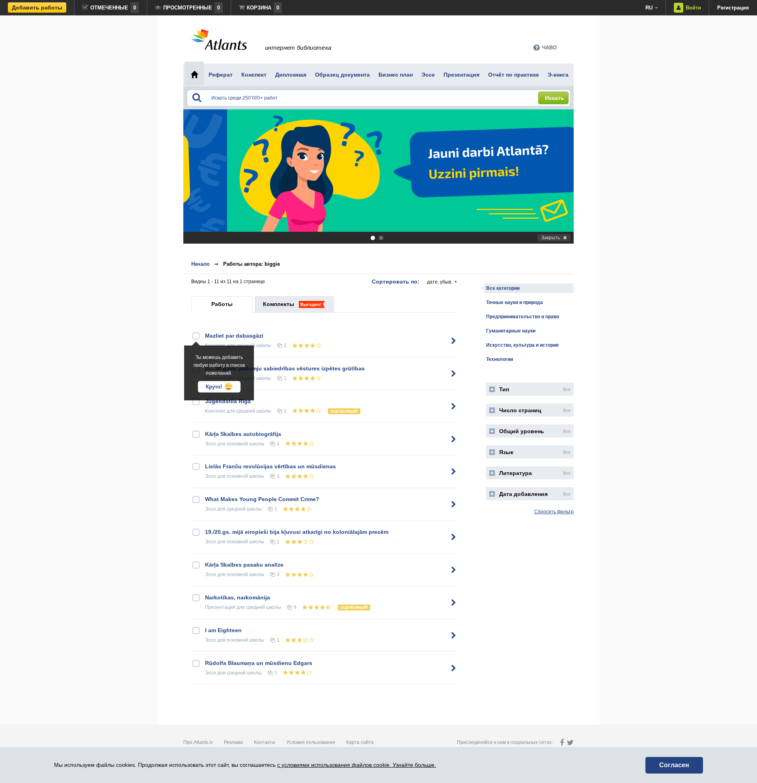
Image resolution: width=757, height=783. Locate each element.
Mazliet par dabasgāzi (234, 335)
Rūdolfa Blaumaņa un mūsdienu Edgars (258, 663)
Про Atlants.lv (198, 742)
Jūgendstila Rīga (228, 401)
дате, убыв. (439, 282)
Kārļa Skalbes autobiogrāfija (243, 434)
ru (649, 8)
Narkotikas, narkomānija (237, 597)
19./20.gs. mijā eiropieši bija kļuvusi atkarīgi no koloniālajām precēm (296, 532)
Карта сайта (360, 742)
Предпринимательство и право (522, 316)
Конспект (215, 411)
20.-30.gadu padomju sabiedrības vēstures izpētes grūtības (285, 368)
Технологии (499, 359)
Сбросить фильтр (554, 511)
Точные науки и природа (514, 302)
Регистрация (733, 8)
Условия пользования (310, 742)
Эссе (210, 444)
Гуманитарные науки (510, 331)
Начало (200, 264)
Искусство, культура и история (522, 345)
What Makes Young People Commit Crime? (262, 499)
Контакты (264, 742)
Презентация (220, 607)
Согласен (674, 765)
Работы (222, 304)
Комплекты (278, 304)
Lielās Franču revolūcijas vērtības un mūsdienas (270, 466)
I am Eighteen (223, 630)
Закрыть (550, 237)
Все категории (503, 288)
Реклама (233, 742)
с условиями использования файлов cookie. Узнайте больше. (356, 765)
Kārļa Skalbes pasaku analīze (244, 564)
